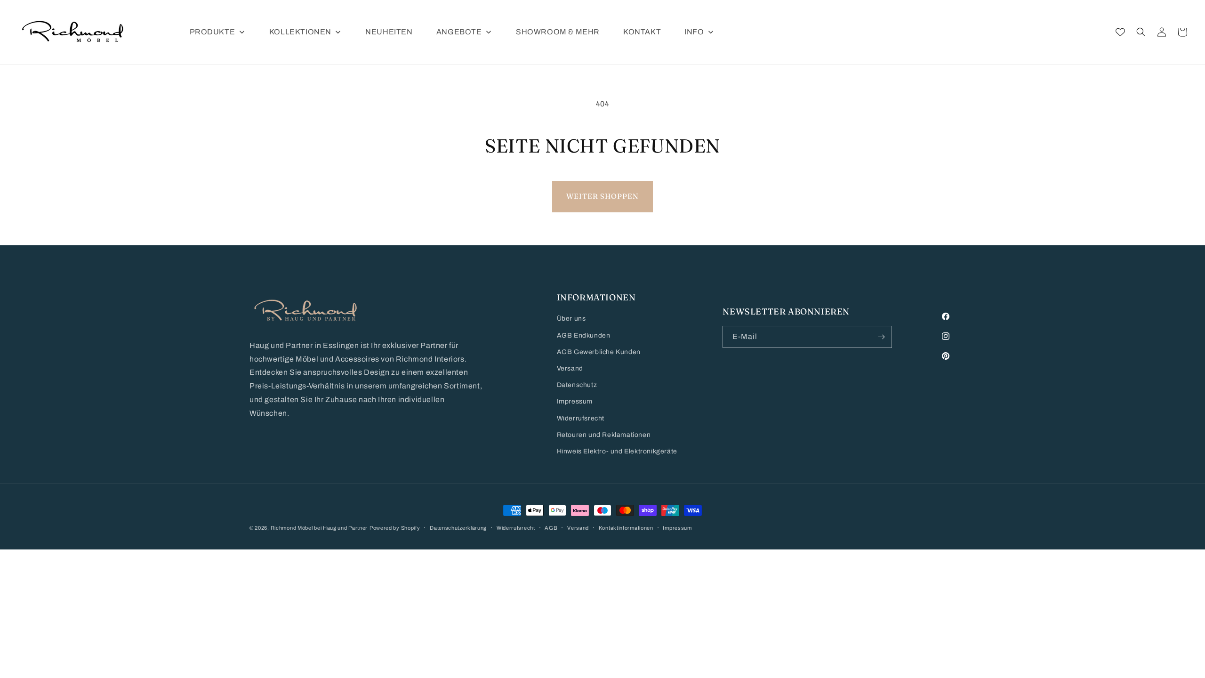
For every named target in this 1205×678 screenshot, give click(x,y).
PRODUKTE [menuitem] (212, 32)
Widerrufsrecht (580, 418)
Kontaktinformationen (626, 528)
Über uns (571, 318)
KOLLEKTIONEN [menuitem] (300, 32)
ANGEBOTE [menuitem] (459, 32)
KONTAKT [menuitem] (642, 32)
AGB (551, 528)
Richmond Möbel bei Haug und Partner (319, 528)
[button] (1141, 32)
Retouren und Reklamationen (604, 434)
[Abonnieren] (881, 337)
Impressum (575, 401)
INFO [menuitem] (694, 32)
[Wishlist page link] (1120, 32)
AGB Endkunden (584, 335)
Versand (570, 368)
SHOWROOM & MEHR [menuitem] (558, 32)
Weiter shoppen (602, 196)
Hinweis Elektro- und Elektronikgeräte (617, 451)
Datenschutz (577, 384)
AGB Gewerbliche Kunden (599, 351)
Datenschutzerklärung (458, 528)
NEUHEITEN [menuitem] (388, 32)
